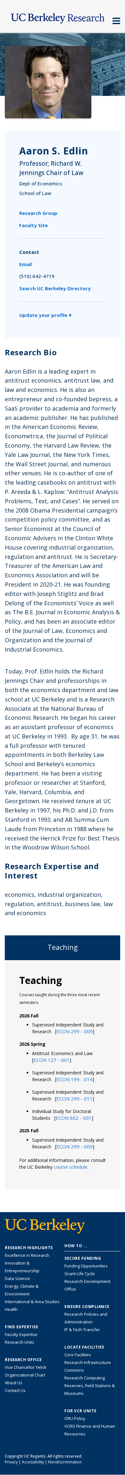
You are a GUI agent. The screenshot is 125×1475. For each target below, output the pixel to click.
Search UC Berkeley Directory (55, 288)
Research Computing (84, 1378)
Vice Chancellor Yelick (25, 1367)
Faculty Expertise (21, 1334)
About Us (13, 1383)
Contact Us (15, 1390)
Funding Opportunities (86, 1266)
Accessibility (33, 1462)
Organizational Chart (25, 1375)
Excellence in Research (27, 1255)
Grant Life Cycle (79, 1273)
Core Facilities (77, 1355)
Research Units (19, 1342)
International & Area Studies (32, 1301)
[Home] (62, 17)
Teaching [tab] (62, 947)
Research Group (38, 213)
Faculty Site (33, 225)
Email (25, 264)
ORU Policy (74, 1418)
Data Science (17, 1278)
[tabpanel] (62, 1074)
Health (11, 1309)
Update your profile (43, 315)
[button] (74, 1031)
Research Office (23, 1359)
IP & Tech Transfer (82, 1329)
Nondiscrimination (65, 1462)
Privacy (11, 1462)
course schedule (71, 1167)
